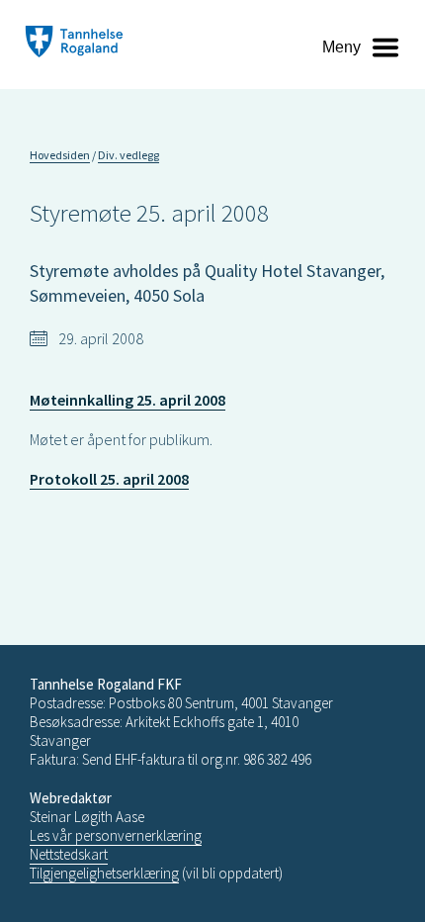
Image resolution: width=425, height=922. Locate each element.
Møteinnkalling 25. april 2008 (127, 400)
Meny (341, 47)
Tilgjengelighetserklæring (104, 873)
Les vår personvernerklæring (116, 835)
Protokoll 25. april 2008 (109, 479)
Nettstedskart (69, 854)
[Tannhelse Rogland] (74, 44)
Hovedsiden (60, 154)
